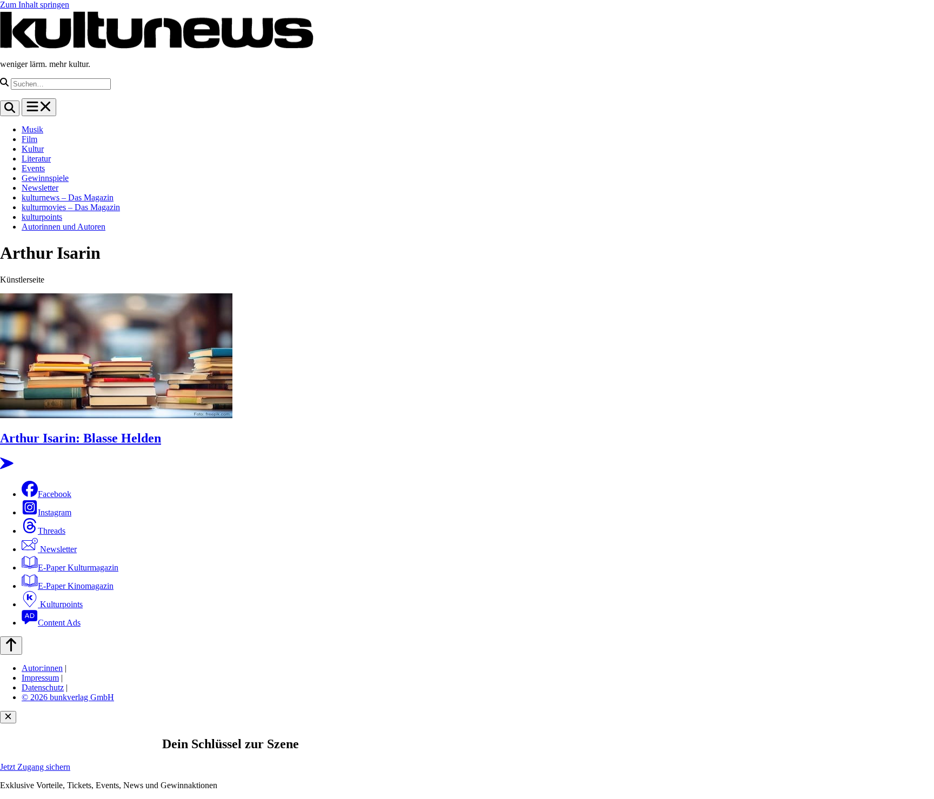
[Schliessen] (8, 717)
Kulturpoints (60, 604)
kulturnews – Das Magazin (68, 197)
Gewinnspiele (45, 178)
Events (33, 168)
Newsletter (40, 187)
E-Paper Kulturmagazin (78, 567)
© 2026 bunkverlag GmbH (68, 697)
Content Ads (59, 622)
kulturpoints (42, 216)
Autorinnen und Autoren (63, 226)
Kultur (33, 148)
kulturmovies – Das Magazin (71, 207)
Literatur (36, 158)
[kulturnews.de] (156, 45)
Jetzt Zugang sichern (35, 766)
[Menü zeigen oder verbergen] (39, 107)
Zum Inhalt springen (34, 4)
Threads (51, 530)
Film (29, 139)
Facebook (54, 494)
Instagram (54, 512)
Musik (32, 129)
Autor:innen (42, 668)
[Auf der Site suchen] (9, 108)
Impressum (40, 677)
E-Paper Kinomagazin (76, 585)
